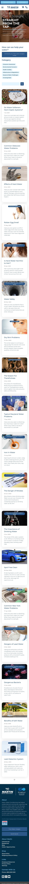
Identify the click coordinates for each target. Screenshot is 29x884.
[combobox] (11, 84)
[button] (2, 7)
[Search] (22, 84)
